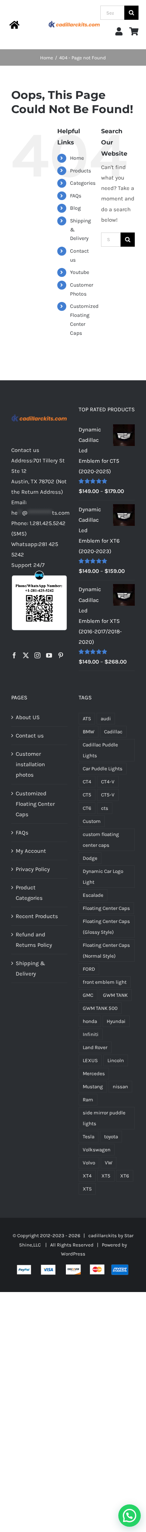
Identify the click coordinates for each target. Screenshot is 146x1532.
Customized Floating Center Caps (35, 804)
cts (104, 808)
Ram (88, 1099)
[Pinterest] (61, 655)
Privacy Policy (33, 869)
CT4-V (108, 781)
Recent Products (37, 916)
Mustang (93, 1086)
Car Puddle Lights (102, 768)
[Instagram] (37, 655)
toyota (111, 1136)
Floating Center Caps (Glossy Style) (106, 926)
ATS (87, 718)
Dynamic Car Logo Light (103, 876)
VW (108, 1163)
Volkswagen (96, 1149)
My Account (31, 851)
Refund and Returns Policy (34, 939)
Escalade (93, 895)
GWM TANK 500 (100, 1008)
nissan (120, 1086)
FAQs (75, 196)
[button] (129, 1515)
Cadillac (113, 731)
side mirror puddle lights (104, 1118)
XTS (87, 1189)
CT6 (87, 808)
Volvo (89, 1163)
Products (80, 171)
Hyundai (116, 1021)
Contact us (30, 735)
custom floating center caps (101, 839)
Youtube (79, 272)
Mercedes (94, 1073)
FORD (89, 969)
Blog (75, 208)
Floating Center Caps (106, 908)
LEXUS (90, 1060)
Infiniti (90, 1034)
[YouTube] (49, 655)
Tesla (88, 1136)
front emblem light (105, 982)
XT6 (124, 1176)
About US (28, 717)
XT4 (87, 1176)
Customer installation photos (30, 764)
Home (77, 158)
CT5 (87, 795)
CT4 (87, 781)
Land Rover (95, 1047)
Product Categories (29, 892)
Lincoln (115, 1060)
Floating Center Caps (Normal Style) (106, 950)
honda (90, 1021)
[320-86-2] (74, 20)
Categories (82, 183)
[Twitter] (26, 655)
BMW (88, 731)
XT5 (105, 1176)
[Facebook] (14, 655)
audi (106, 718)
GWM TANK (115, 995)
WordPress (73, 1254)
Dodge (90, 858)
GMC (88, 995)
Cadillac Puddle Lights (100, 750)
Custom (92, 821)
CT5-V (108, 795)
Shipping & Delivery (30, 968)
